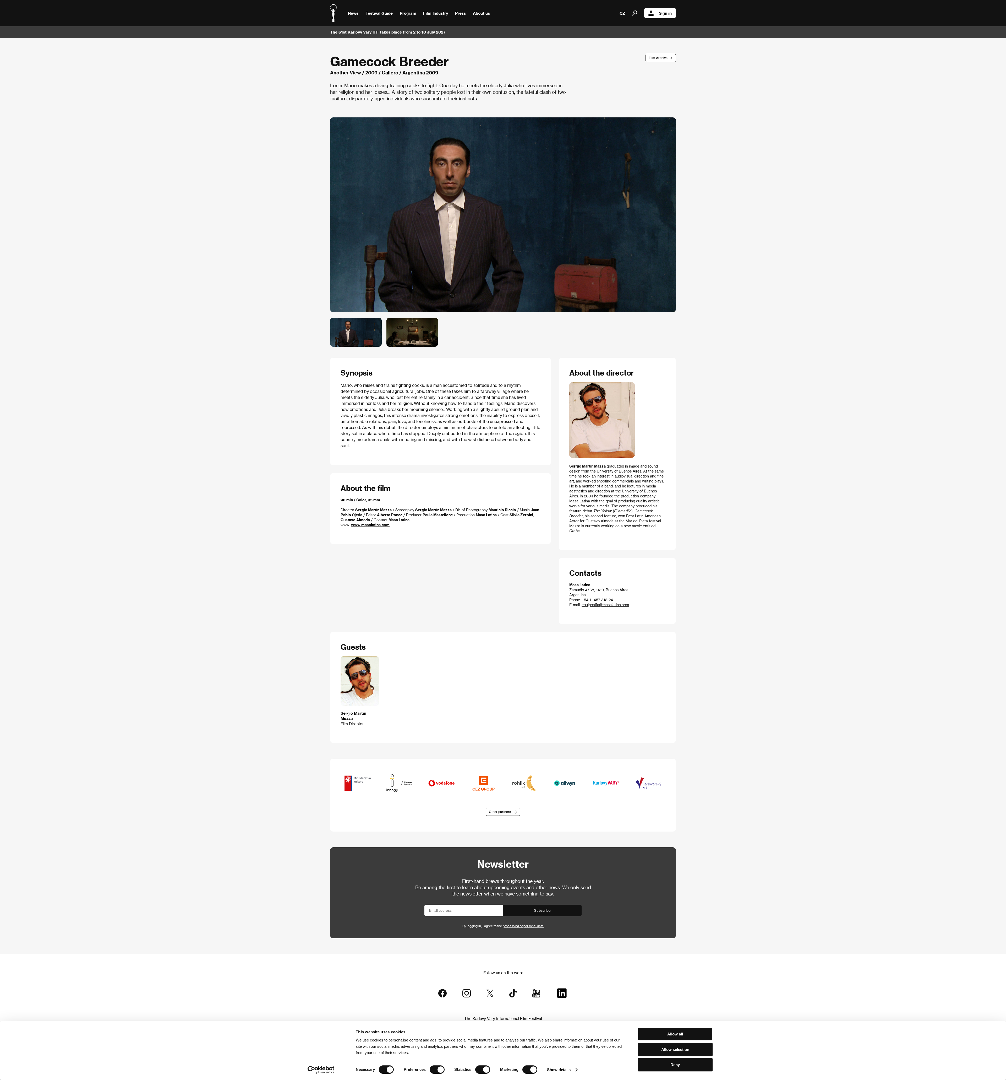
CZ (622, 13)
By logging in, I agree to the (503, 926)
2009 (371, 72)
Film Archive (658, 57)
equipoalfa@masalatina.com (605, 605)
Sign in (665, 13)
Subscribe (542, 910)
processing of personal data (523, 926)
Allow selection (675, 1049)
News (353, 13)
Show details (559, 1069)
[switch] (437, 1069)
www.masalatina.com (370, 525)
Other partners (500, 811)
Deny (675, 1064)
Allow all (675, 1034)
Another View (345, 72)
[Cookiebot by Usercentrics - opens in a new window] (321, 1070)
